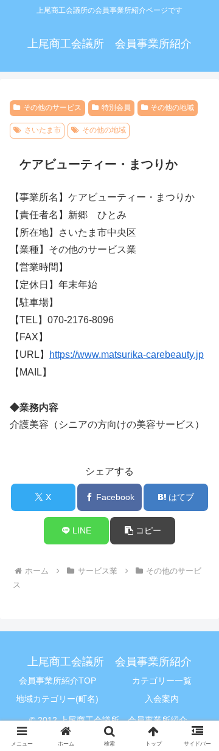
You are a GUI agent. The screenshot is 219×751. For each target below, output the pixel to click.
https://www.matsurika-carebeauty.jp (126, 354)
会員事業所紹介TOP (57, 680)
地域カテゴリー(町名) (57, 699)
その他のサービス (52, 107)
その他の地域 (172, 107)
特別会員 (116, 107)
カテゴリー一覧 (162, 680)
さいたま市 (42, 130)
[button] (142, 530)
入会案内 (162, 699)
